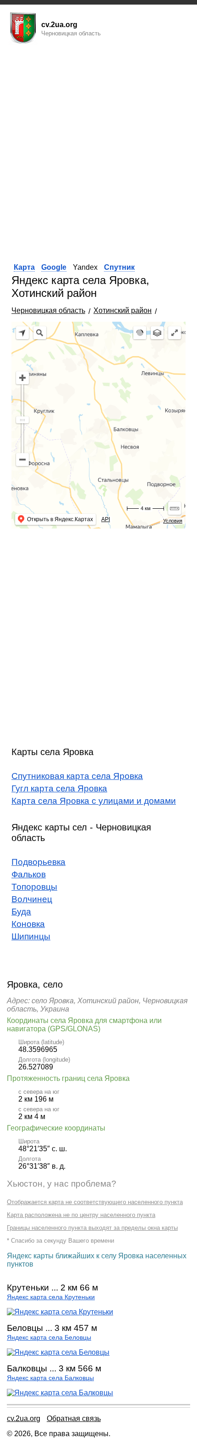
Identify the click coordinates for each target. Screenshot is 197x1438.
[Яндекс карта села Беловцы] (58, 1352)
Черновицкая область (48, 310)
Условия (172, 520)
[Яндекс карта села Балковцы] (60, 1393)
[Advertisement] (98, 151)
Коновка (28, 924)
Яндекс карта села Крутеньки (51, 1297)
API (105, 519)
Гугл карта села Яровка (59, 788)
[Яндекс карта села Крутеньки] (60, 1312)
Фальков (28, 874)
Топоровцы (34, 887)
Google (53, 267)
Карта (24, 267)
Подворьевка (38, 862)
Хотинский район (122, 310)
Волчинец (31, 899)
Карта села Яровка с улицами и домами (93, 801)
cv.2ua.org (23, 1418)
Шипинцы (30, 936)
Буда (21, 911)
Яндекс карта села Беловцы (49, 1337)
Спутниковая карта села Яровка (77, 776)
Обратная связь (74, 1418)
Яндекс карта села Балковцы (50, 1378)
